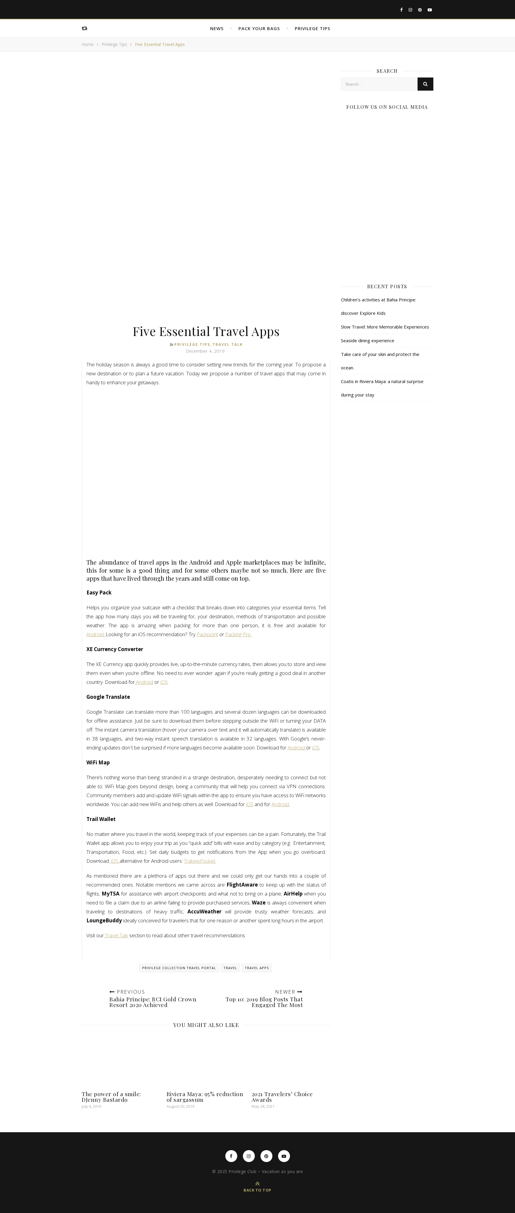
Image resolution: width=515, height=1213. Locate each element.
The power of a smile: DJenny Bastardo (111, 1096)
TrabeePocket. (200, 860)
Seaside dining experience (367, 340)
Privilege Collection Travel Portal (179, 968)
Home (88, 44)
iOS (164, 681)
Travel (230, 968)
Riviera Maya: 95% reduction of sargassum (205, 1096)
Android (144, 681)
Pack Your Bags (259, 28)
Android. (96, 634)
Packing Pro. (238, 634)
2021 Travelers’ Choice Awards (282, 1096)
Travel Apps (257, 968)
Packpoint (207, 634)
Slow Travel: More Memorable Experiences (385, 327)
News (217, 28)
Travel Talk (227, 344)
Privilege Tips (312, 28)
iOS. (316, 747)
